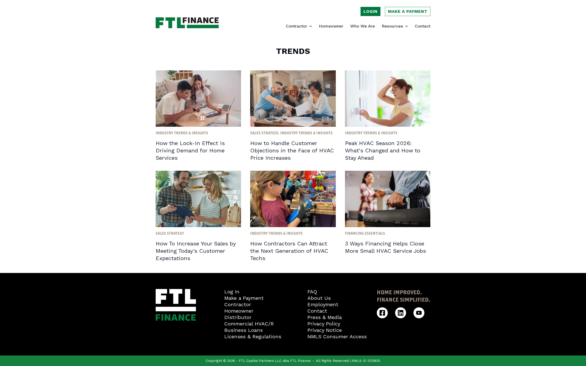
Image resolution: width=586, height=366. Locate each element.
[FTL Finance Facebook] (382, 312)
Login (370, 11)
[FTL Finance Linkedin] (400, 312)
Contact (422, 26)
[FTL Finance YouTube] (418, 312)
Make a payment (407, 11)
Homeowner (331, 26)
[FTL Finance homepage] (187, 22)
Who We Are (362, 26)
